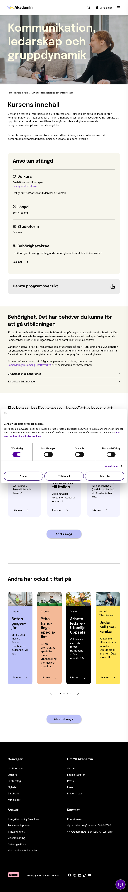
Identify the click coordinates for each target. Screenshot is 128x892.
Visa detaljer (111, 466)
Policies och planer (19, 825)
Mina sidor (14, 799)
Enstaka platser (21, 92)
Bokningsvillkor (17, 844)
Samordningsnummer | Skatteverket (29, 365)
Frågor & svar (75, 793)
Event (70, 787)
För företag (14, 781)
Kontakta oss (74, 819)
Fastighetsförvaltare (25, 186)
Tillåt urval (64, 476)
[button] (60, 693)
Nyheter (12, 787)
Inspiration (14, 793)
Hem (10, 92)
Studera (12, 774)
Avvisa (23, 476)
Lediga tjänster (76, 774)
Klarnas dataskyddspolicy (22, 850)
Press (70, 781)
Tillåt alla (105, 476)
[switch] (48, 454)
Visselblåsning (16, 838)
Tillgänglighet (16, 831)
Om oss (71, 768)
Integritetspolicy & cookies (23, 819)
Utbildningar (15, 768)
